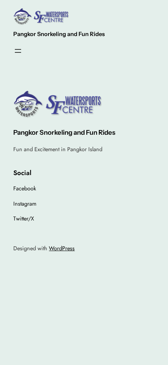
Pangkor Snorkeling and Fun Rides (59, 34)
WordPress (62, 248)
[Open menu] (18, 51)
